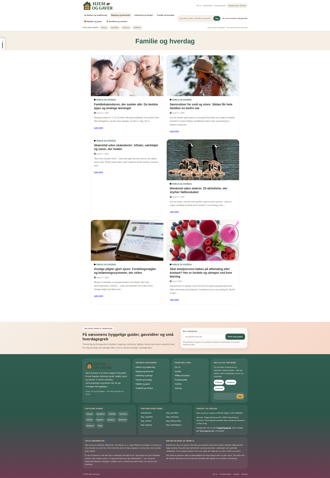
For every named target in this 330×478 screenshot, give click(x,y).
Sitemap (178, 388)
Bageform (111, 420)
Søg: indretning (172, 417)
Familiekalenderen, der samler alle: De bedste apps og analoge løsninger (126, 106)
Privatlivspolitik (220, 6)
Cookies (178, 384)
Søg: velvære (146, 421)
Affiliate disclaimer (182, 375)
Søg (216, 18)
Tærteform (123, 414)
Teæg (100, 426)
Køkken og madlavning (145, 367)
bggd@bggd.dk (224, 428)
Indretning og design (143, 15)
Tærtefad (112, 414)
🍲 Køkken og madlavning (95, 15)
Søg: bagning (146, 425)
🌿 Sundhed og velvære (116, 21)
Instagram (231, 382)
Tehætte (89, 420)
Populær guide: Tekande (237, 6)
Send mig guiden (235, 337)
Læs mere (98, 128)
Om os (198, 6)
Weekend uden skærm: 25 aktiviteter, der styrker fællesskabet (198, 190)
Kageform (100, 420)
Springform (115, 28)
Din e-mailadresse (190, 331)
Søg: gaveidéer (172, 413)
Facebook (219, 388)
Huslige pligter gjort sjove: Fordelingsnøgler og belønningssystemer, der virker (125, 270)
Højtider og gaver (143, 384)
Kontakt (178, 371)
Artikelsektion (208, 6)
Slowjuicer (126, 28)
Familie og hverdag (165, 15)
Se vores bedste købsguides (235, 18)
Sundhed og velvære (144, 388)
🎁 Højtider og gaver (93, 21)
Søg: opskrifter (147, 417)
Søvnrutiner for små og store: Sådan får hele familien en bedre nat (201, 106)
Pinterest (218, 382)
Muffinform (137, 28)
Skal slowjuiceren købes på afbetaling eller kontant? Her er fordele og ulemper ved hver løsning (201, 272)
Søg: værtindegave (174, 425)
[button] (2, 44)
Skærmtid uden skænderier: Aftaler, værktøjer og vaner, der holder (126, 147)
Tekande (104, 28)
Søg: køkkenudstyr (173, 421)
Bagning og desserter (120, 15)
